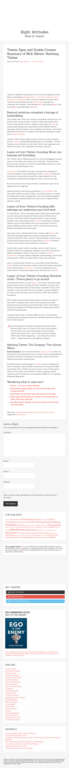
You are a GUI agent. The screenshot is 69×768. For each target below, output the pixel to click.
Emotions (20, 525)
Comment (7, 432)
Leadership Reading (12, 691)
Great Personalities (11, 680)
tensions (16, 141)
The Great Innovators (47, 412)
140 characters (19, 134)
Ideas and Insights (11, 684)
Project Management (12, 713)
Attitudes (25, 519)
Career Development (12, 675)
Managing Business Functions (15, 698)
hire (22, 547)
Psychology (54, 533)
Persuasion (11, 532)
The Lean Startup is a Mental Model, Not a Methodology (24, 742)
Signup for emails (17, 592)
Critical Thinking (35, 522)
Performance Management (49, 530)
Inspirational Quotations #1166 (16, 746)
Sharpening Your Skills (12, 717)
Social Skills (33, 535)
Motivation (31, 529)
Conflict (51, 519)
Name (6, 461)
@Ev (40, 104)
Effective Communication (13, 678)
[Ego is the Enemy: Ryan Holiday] (16, 633)
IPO (57, 270)
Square (52, 233)
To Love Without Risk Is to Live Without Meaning (21, 744)
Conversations (11, 522)
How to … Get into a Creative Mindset (25, 385)
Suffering (44, 535)
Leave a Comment (37, 62)
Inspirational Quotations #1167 (16, 736)
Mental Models (10, 704)
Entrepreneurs (21, 415)
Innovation (32, 527)
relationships (38, 102)
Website (6, 482)
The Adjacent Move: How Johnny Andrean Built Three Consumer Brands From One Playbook (33, 738)
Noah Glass (11, 171)
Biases (40, 519)
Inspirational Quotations (13, 686)
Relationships (10, 535)
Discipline (10, 524)
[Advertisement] (34, 13)
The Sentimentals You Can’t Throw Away (19, 748)
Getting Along (54, 525)
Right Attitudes (34, 32)
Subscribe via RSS (16, 597)
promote (47, 241)
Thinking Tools (52, 535)
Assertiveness (15, 519)
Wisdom (53, 537)
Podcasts (8, 711)
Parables (39, 530)
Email (6, 471)
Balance (34, 519)
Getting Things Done (10, 527)
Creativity (23, 522)
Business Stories (21, 412)
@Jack (55, 104)
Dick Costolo (29, 268)
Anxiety (7, 519)
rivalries (38, 364)
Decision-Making (52, 521)
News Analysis (10, 706)
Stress (39, 535)
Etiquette (39, 525)
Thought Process (12, 537)
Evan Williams (48, 191)
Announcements (10, 669)
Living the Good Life (12, 695)
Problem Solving (31, 533)
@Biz (14, 107)
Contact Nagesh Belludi (19, 601)
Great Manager (23, 527)
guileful (10, 265)
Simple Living (25, 535)
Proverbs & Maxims (11, 715)
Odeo (53, 124)
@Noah (33, 107)
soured (37, 221)
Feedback (44, 525)
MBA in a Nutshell (11, 702)
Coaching (45, 519)
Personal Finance (11, 709)
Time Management (28, 537)
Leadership (9, 689)
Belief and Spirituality (12, 671)
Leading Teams (10, 693)
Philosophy (20, 533)
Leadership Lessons (41, 527)
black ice (34, 283)
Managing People (33, 412)
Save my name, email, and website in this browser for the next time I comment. (30, 496)
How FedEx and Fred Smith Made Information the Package (33, 394)
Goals (17, 527)
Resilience (18, 535)
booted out (46, 174)
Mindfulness (17, 529)
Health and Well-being (12, 682)
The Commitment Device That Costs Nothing (20, 733)
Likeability (51, 527)
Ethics (34, 525)
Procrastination (44, 533)
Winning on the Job (42, 537)
